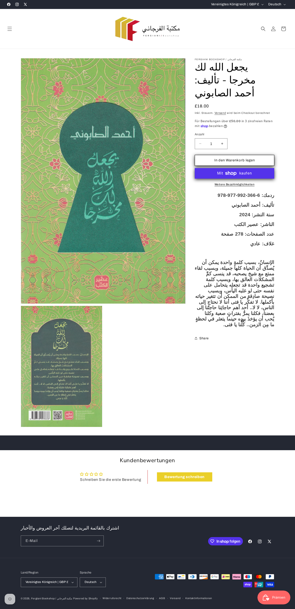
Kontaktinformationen (198, 598)
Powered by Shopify (85, 598)
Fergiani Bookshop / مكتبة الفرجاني (51, 598)
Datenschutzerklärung (140, 598)
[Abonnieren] (98, 540)
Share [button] (204, 338)
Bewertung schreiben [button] (184, 477)
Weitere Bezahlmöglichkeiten (235, 184)
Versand (220, 113)
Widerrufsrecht (112, 598)
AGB (162, 598)
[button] (10, 29)
